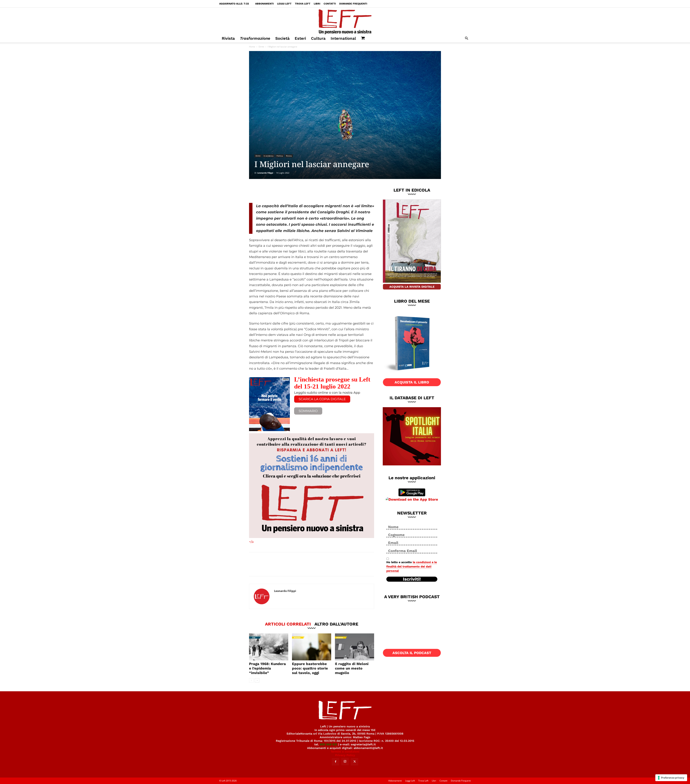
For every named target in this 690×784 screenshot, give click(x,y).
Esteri (300, 38)
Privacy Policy (345, 755)
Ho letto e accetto (411, 566)
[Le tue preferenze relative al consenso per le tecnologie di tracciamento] (671, 777)
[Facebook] (274, 190)
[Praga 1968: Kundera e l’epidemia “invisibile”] (268, 646)
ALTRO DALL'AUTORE (336, 624)
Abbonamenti (264, 3)
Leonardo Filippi (265, 172)
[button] (466, 38)
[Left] (345, 21)
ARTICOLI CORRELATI (288, 624)
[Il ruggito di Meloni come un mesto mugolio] (354, 646)
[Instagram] (345, 761)
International (343, 38)
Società (282, 38)
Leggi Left (284, 3)
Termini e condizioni (345, 751)
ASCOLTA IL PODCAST (411, 653)
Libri (317, 3)
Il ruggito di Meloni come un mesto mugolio (352, 668)
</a (251, 542)
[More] (310, 190)
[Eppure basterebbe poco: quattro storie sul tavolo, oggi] (311, 646)
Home (252, 46)
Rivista (228, 38)
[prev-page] (251, 680)
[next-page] (257, 680)
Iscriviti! (412, 579)
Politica (280, 156)
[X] (286, 190)
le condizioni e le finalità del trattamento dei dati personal (411, 566)
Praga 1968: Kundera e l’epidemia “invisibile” (267, 668)
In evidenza (268, 156)
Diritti (261, 46)
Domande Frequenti (353, 3)
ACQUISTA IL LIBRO (412, 382)
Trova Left (302, 3)
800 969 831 (328, 744)
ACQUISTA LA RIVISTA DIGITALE (411, 286)
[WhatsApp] (298, 190)
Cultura (318, 38)
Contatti (330, 3)
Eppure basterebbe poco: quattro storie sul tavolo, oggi (310, 668)
